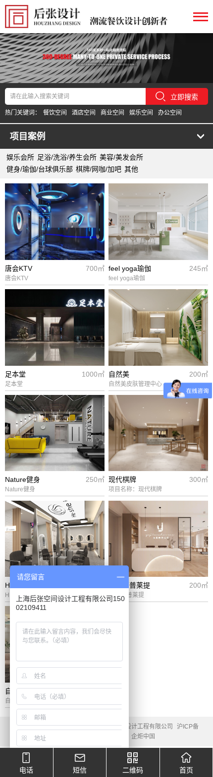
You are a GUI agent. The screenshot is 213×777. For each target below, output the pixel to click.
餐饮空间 (55, 112)
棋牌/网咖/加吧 (98, 169)
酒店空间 (84, 112)
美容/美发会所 (121, 157)
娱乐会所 (20, 157)
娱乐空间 (141, 112)
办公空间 (170, 112)
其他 (131, 169)
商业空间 (112, 112)
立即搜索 (184, 97)
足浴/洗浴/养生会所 (67, 157)
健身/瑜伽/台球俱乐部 (39, 169)
